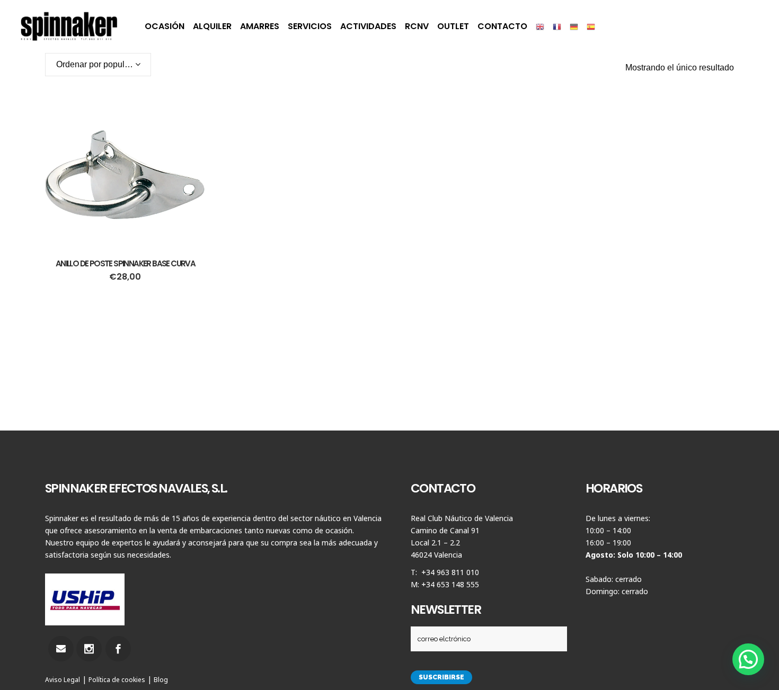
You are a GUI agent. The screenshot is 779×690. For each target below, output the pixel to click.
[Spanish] (590, 26)
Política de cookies (116, 679)
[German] (573, 26)
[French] (556, 26)
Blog (161, 679)
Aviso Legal (62, 679)
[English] (540, 26)
